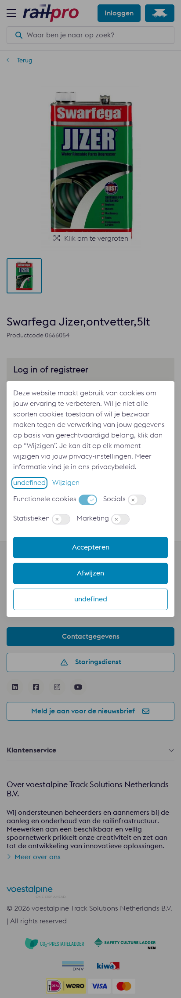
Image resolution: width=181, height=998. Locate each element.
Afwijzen (90, 573)
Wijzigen (66, 482)
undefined (29, 482)
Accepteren (90, 547)
